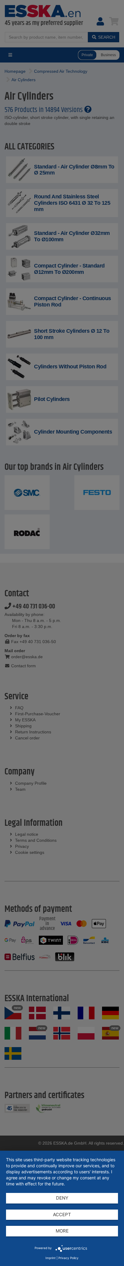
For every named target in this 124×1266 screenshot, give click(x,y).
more (62, 1231)
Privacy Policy (68, 1258)
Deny (62, 1198)
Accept (62, 1214)
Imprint (50, 1258)
